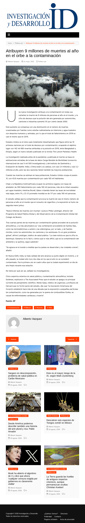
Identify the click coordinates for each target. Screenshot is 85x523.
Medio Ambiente (53, 416)
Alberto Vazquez (13, 61)
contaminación (14, 308)
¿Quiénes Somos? (51, 514)
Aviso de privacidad (67, 519)
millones (28, 308)
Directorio (64, 514)
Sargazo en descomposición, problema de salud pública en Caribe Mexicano (22, 376)
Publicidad (48, 516)
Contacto (57, 516)
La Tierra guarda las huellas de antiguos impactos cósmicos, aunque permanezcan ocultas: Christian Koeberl (60, 482)
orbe (50, 308)
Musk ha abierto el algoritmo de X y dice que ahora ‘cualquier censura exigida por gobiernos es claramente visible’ (22, 478)
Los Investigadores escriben (18, 416)
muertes (40, 308)
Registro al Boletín (50, 519)
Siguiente (71, 339)
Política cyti (42, 61)
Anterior (13, 339)
